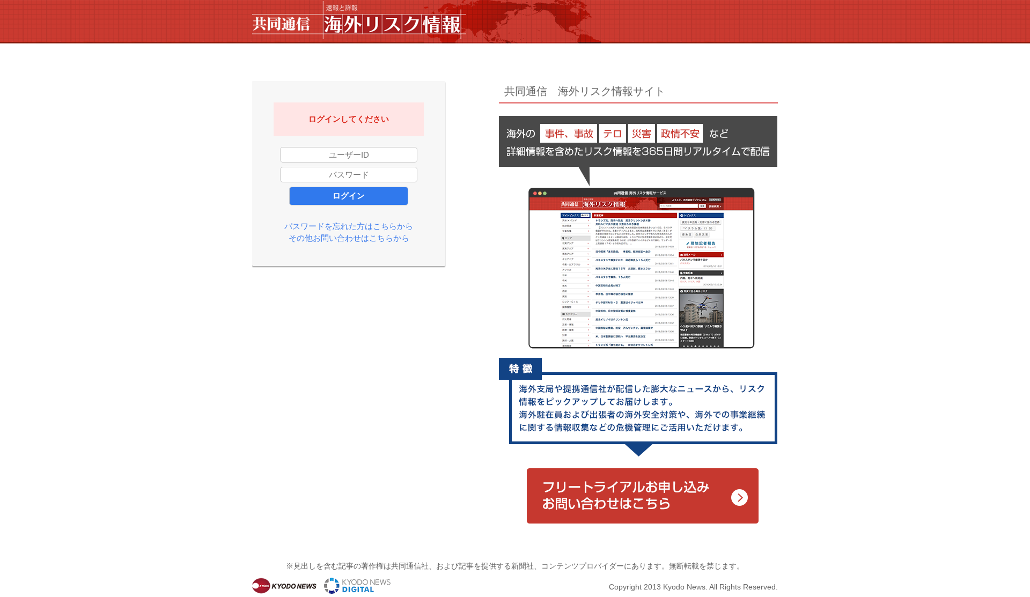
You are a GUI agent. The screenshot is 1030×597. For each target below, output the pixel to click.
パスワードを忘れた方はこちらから (348, 226)
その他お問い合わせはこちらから (349, 237)
